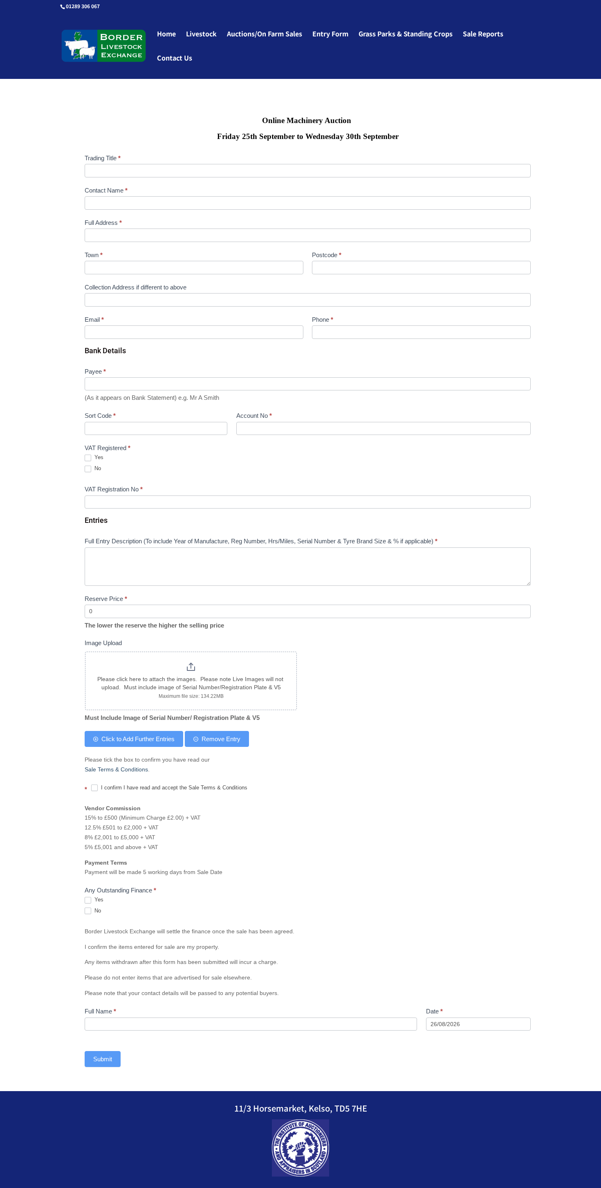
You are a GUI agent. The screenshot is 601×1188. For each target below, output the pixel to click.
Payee (95, 371)
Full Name (100, 1011)
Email (94, 319)
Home (166, 34)
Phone (322, 319)
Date (434, 1011)
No (97, 468)
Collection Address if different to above (135, 287)
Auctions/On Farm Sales (264, 34)
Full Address (103, 222)
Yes (98, 457)
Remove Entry (221, 738)
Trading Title (103, 158)
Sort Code (100, 415)
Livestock (201, 34)
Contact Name (106, 190)
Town (94, 254)
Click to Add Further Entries (138, 738)
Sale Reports (483, 34)
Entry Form (330, 34)
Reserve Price (106, 598)
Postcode (326, 254)
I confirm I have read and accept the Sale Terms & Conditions (173, 788)
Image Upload (103, 642)
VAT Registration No (114, 489)
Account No (254, 415)
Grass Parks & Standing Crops (406, 34)
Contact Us (174, 59)
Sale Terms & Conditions (116, 769)
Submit (102, 1059)
